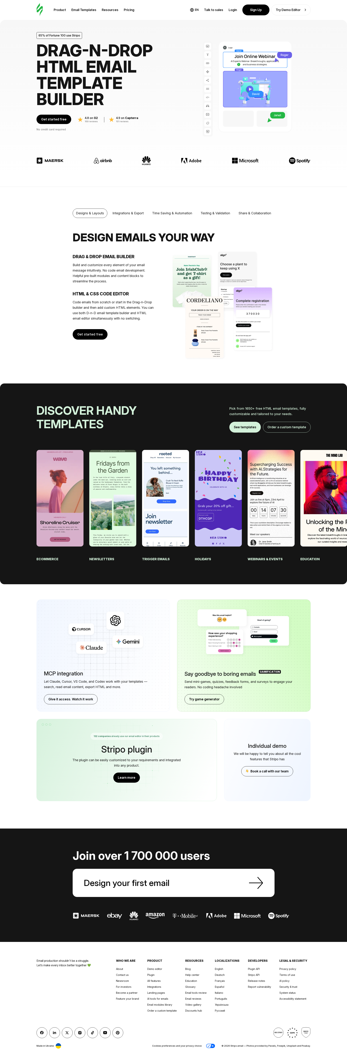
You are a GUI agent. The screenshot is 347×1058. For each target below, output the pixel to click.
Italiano (219, 992)
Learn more (126, 777)
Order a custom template (286, 427)
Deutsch (220, 974)
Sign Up (256, 10)
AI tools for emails (157, 998)
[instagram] (79, 1032)
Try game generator (204, 699)
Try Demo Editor (288, 10)
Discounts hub (193, 1010)
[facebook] (42, 1032)
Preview (60, 504)
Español (219, 986)
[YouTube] (105, 1032)
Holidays (203, 559)
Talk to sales (213, 10)
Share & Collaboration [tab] (255, 213)
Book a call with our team (269, 771)
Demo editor (154, 968)
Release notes (256, 980)
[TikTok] (92, 1032)
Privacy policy (287, 968)
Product (60, 10)
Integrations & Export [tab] (128, 213)
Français (220, 980)
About (119, 968)
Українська (221, 1004)
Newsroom (122, 980)
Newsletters (102, 559)
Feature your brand (127, 998)
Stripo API (254, 974)
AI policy (284, 980)
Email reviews (193, 998)
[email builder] (40, 10)
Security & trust (288, 986)
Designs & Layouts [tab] (90, 213)
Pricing (129, 10)
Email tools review (196, 992)
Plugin (151, 974)
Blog (188, 968)
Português (221, 998)
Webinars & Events (265, 559)
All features (154, 980)
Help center (192, 974)
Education (310, 559)
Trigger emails (156, 559)
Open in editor (60, 492)
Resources (110, 10)
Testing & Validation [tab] (215, 213)
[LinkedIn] (54, 1032)
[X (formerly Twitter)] (67, 1032)
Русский (220, 1010)
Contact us (122, 974)
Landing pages (156, 992)
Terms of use (287, 974)
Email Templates (83, 10)
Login (233, 10)
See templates (245, 427)
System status (287, 992)
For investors (123, 986)
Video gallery (193, 1004)
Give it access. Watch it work (70, 699)
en (197, 10)
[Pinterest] (117, 1032)
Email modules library (159, 1004)
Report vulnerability (259, 986)
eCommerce (48, 559)
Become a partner (127, 992)
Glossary (190, 986)
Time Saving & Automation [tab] (172, 213)
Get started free (54, 119)
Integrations (154, 986)
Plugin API (254, 968)
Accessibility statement (292, 998)
